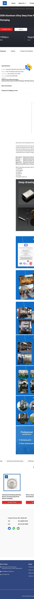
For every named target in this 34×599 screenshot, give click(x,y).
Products (7, 8)
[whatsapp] (13, 528)
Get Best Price (6, 29)
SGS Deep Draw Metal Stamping (15, 461)
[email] (9, 528)
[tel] (22, 528)
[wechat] (18, 528)
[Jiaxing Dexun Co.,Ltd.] (5, 3)
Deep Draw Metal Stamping (17, 8)
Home (1, 8)
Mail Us (21, 29)
